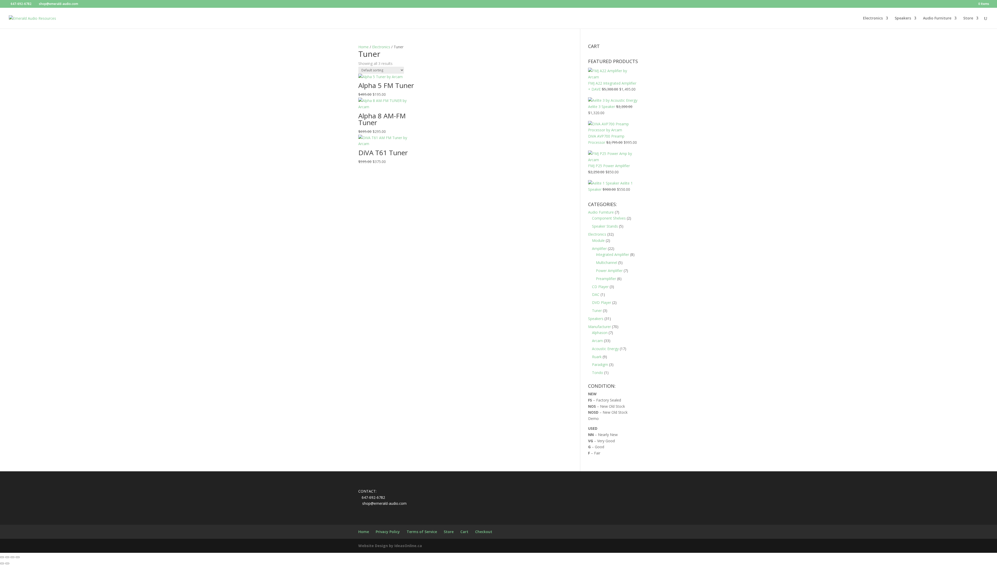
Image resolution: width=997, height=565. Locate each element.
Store (968, 18)
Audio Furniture (937, 18)
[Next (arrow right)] (7, 563)
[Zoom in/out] (2, 557)
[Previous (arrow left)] (2, 563)
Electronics (873, 18)
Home (363, 46)
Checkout (483, 531)
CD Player (600, 286)
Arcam (597, 340)
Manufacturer (599, 326)
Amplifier (599, 248)
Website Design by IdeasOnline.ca (390, 545)
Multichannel (606, 262)
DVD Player (601, 302)
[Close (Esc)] (18, 557)
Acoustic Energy (605, 348)
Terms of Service (422, 531)
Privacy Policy (388, 531)
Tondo (597, 372)
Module (598, 240)
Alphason (600, 332)
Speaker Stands (605, 226)
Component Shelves (609, 218)
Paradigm (600, 364)
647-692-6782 (21, 4)
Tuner (597, 310)
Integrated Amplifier (612, 254)
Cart (464, 531)
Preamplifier (606, 278)
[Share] (12, 557)
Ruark (597, 356)
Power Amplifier (609, 270)
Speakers (903, 18)
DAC (595, 294)
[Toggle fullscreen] (7, 557)
